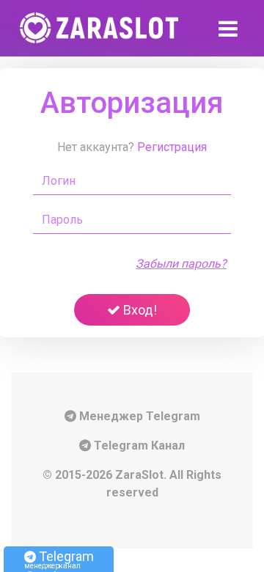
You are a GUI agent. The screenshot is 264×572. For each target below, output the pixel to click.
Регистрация (172, 147)
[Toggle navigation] (231, 28)
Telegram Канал (138, 445)
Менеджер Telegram (138, 416)
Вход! (138, 310)
